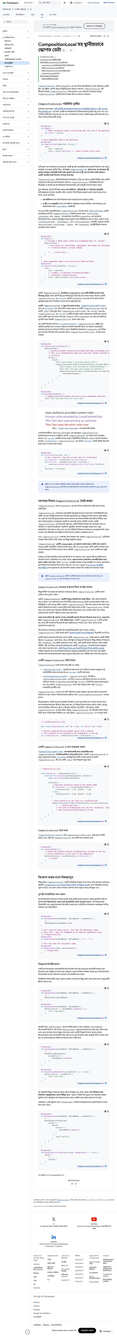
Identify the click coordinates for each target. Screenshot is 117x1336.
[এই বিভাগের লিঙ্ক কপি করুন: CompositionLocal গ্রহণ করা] (70, 830)
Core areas (20, 9)
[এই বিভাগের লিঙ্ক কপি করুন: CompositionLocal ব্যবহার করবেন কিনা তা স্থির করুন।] (95, 587)
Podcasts (36, 1288)
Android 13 (79, 1274)
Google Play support (107, 1275)
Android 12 (79, 1278)
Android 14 (79, 1270)
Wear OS (64, 1265)
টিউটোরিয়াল (20, 15)
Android (36, 1264)
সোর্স (34, 1277)
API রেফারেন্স (93, 1273)
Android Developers (44, 36)
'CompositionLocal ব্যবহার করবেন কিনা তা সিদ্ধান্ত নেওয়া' (67, 885)
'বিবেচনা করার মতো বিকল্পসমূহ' (81, 633)
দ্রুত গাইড (53, 15)
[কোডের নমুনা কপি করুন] (108, 123)
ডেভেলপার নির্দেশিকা (92, 1268)
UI (31, 9)
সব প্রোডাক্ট (37, 1317)
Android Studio (94, 3)
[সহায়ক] (104, 36)
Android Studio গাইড (94, 1263)
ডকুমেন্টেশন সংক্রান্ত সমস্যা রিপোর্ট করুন (107, 1269)
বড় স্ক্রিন (63, 1262)
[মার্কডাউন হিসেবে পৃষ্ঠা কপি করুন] (71, 50)
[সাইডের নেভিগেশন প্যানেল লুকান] (27, 1332)
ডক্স (42, 15)
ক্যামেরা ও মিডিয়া (52, 1272)
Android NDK (94, 1282)
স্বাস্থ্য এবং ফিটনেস (50, 1268)
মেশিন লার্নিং (51, 1263)
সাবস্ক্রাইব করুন (87, 1330)
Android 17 (79, 1260)
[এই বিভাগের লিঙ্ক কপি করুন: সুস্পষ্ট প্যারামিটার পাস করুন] (67, 894)
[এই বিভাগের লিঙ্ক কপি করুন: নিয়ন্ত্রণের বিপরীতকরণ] (61, 964)
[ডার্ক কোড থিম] (105, 123)
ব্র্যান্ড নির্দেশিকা (56, 1325)
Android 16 (79, 1263)
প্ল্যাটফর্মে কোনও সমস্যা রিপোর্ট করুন (108, 1261)
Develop (7, 9)
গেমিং (49, 1260)
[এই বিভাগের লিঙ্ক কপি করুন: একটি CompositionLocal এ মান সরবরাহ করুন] (87, 747)
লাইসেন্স (46, 1325)
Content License (62, 1200)
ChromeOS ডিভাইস (65, 1270)
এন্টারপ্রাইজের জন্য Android (38, 1269)
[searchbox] (15, 22)
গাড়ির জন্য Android (64, 1275)
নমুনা (32, 15)
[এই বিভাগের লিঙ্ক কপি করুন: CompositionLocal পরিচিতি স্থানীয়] (82, 104)
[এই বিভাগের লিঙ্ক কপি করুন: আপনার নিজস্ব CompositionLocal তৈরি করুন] (95, 501)
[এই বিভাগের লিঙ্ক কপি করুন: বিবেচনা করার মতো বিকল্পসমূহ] (75, 877)
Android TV (65, 1280)
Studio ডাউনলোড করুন (94, 1277)
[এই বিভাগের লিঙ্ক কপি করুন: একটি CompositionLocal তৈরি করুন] (77, 660)
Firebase (36, 1310)
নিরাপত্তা (36, 1273)
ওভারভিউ (6, 15)
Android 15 (79, 1267)
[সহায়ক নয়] (108, 36)
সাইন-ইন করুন (108, 3)
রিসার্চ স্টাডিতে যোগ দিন (107, 1280)
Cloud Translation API (60, 27)
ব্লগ (34, 1284)
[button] (13, 31)
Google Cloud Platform (42, 1313)
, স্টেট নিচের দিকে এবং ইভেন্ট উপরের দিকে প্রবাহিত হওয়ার (81, 648)
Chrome (36, 1306)
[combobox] (49, 3)
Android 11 (79, 1281)
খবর (34, 1280)
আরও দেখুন (28, 3)
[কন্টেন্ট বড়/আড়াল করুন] (55, 57)
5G (48, 1280)
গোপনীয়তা (50, 1276)
